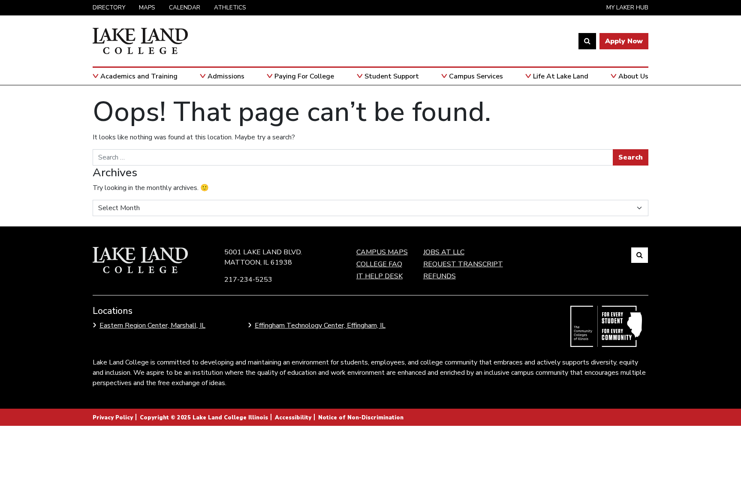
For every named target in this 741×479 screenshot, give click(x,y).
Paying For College (304, 76)
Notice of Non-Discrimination (361, 418)
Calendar (184, 7)
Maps (147, 7)
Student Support (391, 76)
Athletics (230, 7)
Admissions (226, 76)
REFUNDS (439, 276)
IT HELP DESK (379, 276)
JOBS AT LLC (443, 252)
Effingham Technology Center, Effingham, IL (320, 325)
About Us (633, 76)
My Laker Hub (627, 7)
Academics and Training (139, 76)
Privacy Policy (113, 418)
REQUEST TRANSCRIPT (463, 264)
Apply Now (624, 41)
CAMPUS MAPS (382, 252)
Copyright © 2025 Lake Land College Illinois (204, 418)
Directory (109, 7)
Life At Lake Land (560, 76)
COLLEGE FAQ (379, 264)
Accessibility (293, 418)
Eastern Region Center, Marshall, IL (152, 325)
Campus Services (476, 76)
